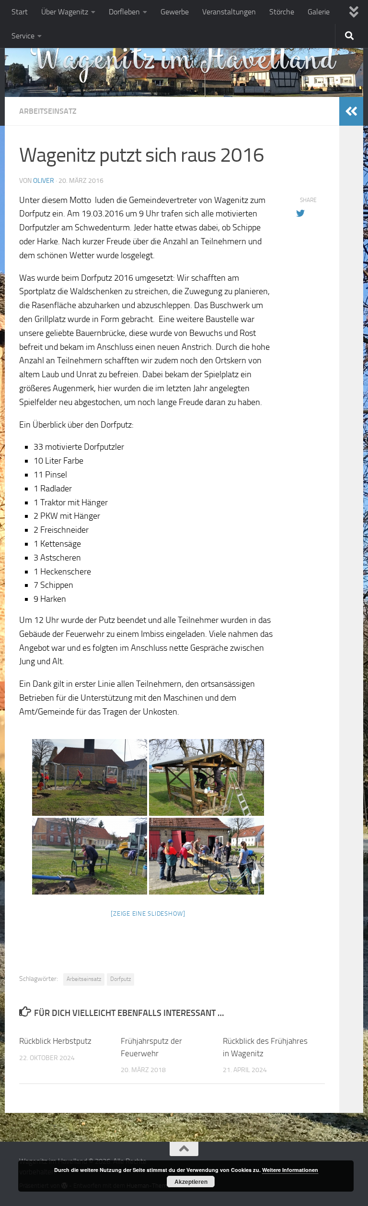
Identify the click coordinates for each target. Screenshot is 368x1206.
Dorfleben (124, 11)
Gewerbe (175, 11)
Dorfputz (120, 979)
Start (20, 11)
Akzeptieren (190, 1181)
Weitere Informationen (290, 1169)
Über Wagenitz (64, 11)
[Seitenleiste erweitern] (351, 111)
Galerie (319, 11)
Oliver (43, 181)
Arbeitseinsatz (48, 111)
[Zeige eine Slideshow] (148, 913)
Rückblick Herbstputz (55, 1041)
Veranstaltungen (229, 11)
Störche (281, 11)
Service (23, 35)
